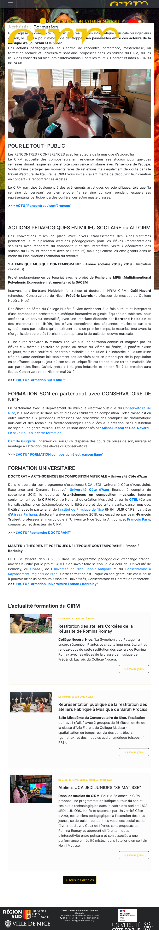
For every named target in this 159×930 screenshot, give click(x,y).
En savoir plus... (134, 669)
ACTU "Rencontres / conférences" (43, 205)
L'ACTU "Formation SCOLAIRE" (40, 380)
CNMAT (36, 569)
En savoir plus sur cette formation (34, 433)
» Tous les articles (79, 880)
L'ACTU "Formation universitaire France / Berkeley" (57, 584)
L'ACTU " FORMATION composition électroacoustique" (59, 454)
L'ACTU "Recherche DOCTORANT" (43, 532)
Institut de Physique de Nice (81, 509)
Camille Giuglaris (22, 441)
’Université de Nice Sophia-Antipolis (82, 569)
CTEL (133, 499)
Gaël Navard (139, 428)
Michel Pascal (113, 428)
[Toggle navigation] (11, 4)
